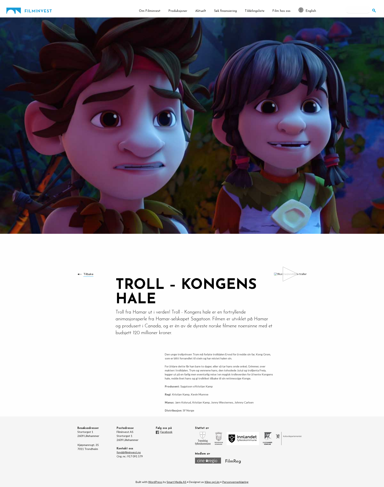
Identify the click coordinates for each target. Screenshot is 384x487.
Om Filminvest (149, 11)
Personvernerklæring (235, 482)
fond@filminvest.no (129, 452)
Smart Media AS (176, 482)
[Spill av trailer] (290, 274)
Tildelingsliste (254, 11)
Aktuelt (200, 11)
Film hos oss (281, 11)
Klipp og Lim (212, 482)
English (311, 11)
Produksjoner (177, 11)
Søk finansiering (225, 11)
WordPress (155, 482)
